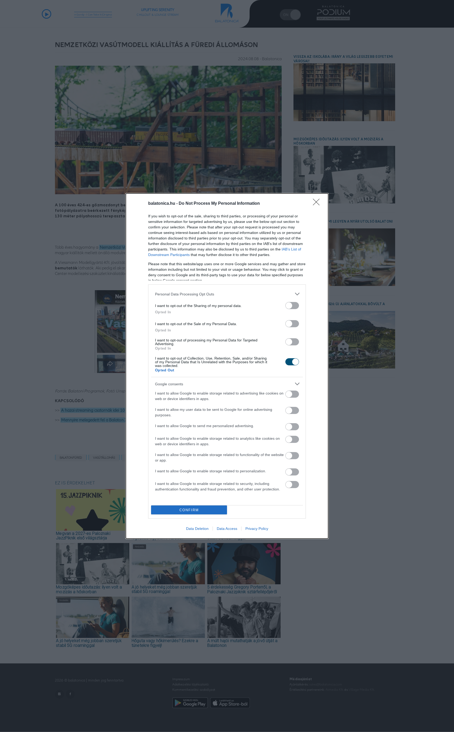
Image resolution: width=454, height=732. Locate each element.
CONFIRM (189, 510)
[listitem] (227, 294)
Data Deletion (197, 528)
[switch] (292, 305)
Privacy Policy (256, 528)
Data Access (227, 528)
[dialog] (227, 366)
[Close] (318, 204)
